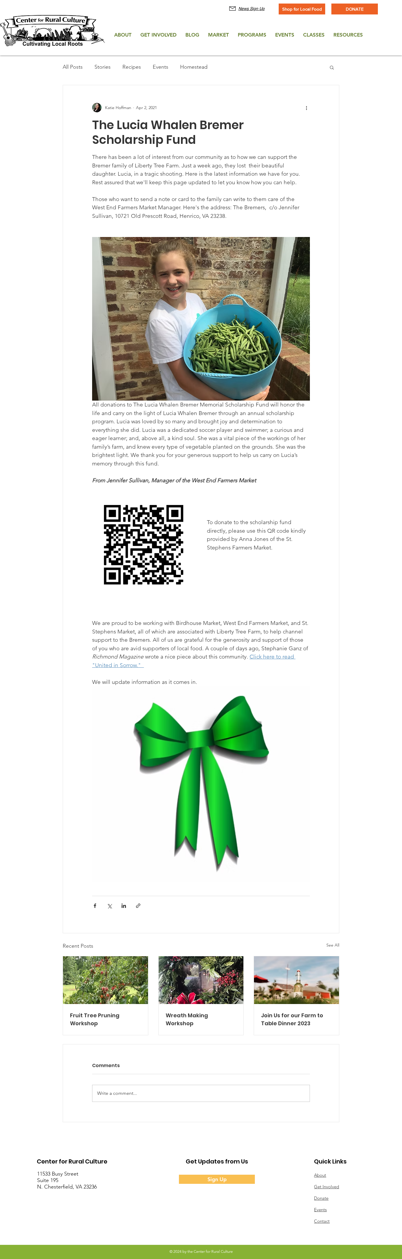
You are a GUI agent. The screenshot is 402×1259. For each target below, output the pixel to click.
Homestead (193, 67)
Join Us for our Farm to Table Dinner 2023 (292, 1019)
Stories (102, 67)
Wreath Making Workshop (187, 1019)
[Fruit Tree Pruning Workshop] (105, 980)
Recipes (131, 67)
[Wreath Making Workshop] (201, 980)
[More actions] (306, 107)
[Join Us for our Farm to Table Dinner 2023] (296, 980)
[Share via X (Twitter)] (109, 906)
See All (332, 945)
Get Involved (326, 1186)
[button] (332, 67)
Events (160, 67)
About (320, 1175)
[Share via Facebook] (95, 906)
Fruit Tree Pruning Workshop (94, 1019)
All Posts (73, 67)
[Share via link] (138, 906)
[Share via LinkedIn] (124, 906)
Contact (322, 1221)
